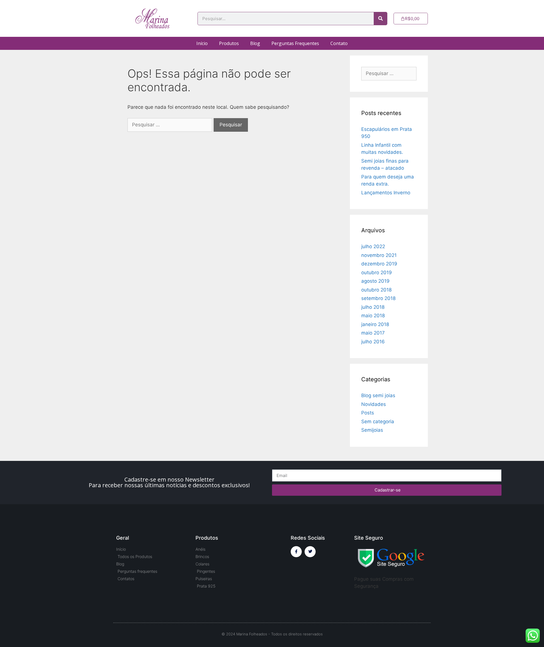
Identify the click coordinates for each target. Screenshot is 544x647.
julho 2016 (373, 341)
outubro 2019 (376, 272)
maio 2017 (373, 333)
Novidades (373, 404)
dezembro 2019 (379, 264)
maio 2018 (373, 315)
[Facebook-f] (296, 551)
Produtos (229, 43)
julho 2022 (373, 246)
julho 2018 (372, 307)
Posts (367, 413)
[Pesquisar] (380, 18)
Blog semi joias (378, 395)
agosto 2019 (375, 281)
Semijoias (372, 430)
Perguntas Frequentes (295, 43)
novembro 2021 (379, 255)
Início (202, 43)
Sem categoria (377, 421)
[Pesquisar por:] (171, 124)
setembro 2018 (378, 298)
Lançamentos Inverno (385, 192)
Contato (339, 43)
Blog (255, 43)
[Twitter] (310, 551)
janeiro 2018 (375, 324)
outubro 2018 (376, 290)
